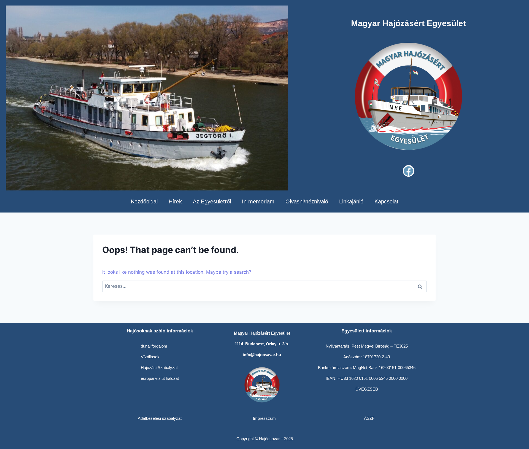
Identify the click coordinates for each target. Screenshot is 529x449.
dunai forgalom (154, 346)
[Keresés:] (264, 286)
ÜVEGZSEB (366, 389)
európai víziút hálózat (160, 378)
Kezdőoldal (144, 201)
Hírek (175, 201)
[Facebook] (408, 171)
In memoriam (258, 201)
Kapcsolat (386, 201)
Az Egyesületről (212, 201)
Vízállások (150, 356)
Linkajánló (351, 201)
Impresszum (264, 418)
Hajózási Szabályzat (159, 367)
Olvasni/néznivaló (306, 201)
